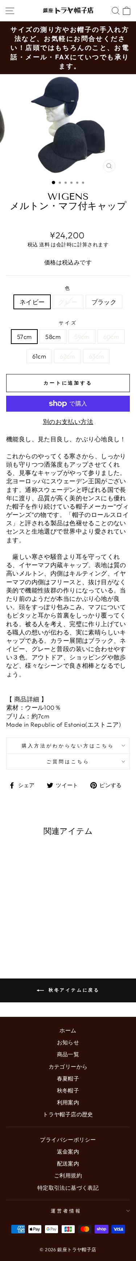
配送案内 (68, 1163)
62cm (67, 356)
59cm (82, 336)
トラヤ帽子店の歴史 (68, 1114)
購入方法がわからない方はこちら (68, 745)
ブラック (104, 302)
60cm (111, 336)
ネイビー (32, 302)
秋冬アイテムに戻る (73, 990)
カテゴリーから (68, 1066)
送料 (44, 244)
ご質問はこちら (68, 761)
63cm (96, 356)
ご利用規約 (68, 1175)
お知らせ (68, 1042)
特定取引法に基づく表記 (68, 1187)
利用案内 (68, 1102)
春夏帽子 (68, 1078)
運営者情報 (66, 1211)
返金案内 (68, 1151)
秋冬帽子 (68, 1090)
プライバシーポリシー (68, 1139)
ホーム (67, 1030)
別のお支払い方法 (68, 421)
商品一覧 (68, 1054)
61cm (39, 356)
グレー (67, 302)
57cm (24, 336)
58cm (53, 336)
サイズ (68, 323)
